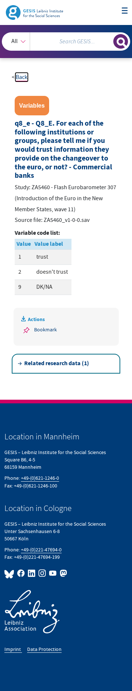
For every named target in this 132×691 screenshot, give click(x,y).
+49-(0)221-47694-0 (41, 549)
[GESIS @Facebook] (21, 573)
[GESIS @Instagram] (42, 573)
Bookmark (45, 329)
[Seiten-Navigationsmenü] (125, 11)
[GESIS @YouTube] (53, 573)
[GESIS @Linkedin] (31, 573)
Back (21, 77)
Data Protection (44, 649)
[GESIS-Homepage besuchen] (35, 12)
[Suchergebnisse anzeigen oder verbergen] (120, 41)
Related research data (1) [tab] (56, 363)
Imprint (13, 649)
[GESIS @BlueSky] (10, 573)
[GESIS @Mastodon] (62, 573)
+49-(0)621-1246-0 (40, 478)
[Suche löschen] (108, 40)
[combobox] (66, 41)
